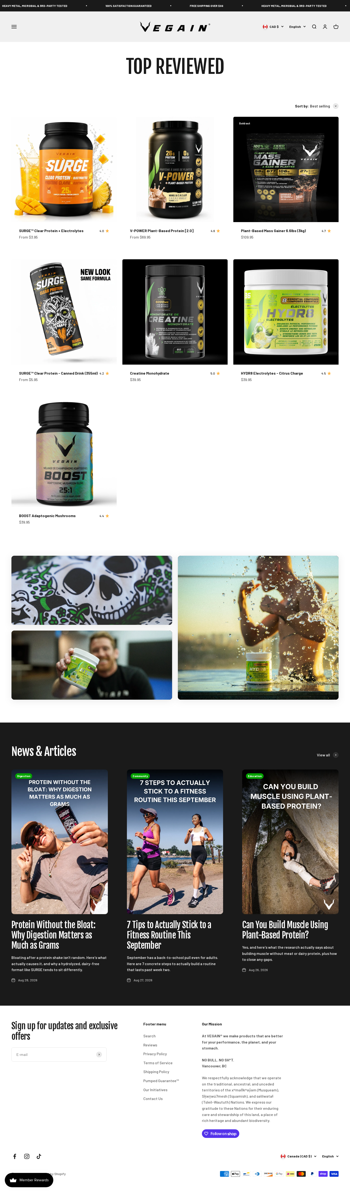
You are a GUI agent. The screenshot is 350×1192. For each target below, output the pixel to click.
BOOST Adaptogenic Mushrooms (47, 515)
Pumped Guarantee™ (161, 1080)
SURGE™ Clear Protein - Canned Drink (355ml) (58, 373)
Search (149, 1036)
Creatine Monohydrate (149, 373)
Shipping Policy (156, 1071)
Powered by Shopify (51, 1174)
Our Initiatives (155, 1089)
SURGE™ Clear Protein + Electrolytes (51, 230)
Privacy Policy (155, 1053)
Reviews (150, 1045)
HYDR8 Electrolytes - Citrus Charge (272, 373)
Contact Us (153, 1098)
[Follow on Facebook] (14, 1156)
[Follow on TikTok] (39, 1156)
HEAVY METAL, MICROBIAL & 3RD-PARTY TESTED (240, 5)
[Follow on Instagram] (27, 1156)
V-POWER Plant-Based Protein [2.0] (162, 230)
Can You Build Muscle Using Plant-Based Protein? (285, 930)
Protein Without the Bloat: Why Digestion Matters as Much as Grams (53, 935)
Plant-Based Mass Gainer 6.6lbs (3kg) (273, 230)
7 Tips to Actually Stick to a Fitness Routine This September (169, 935)
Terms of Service (158, 1062)
